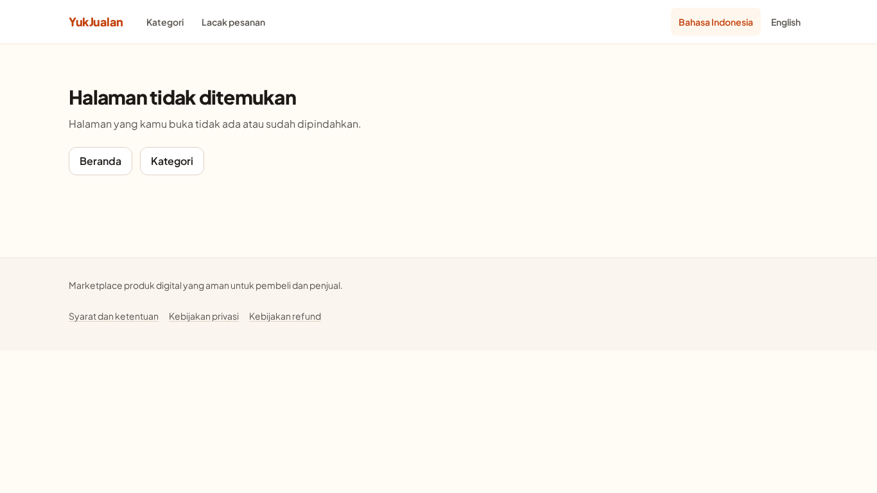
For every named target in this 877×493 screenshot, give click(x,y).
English (786, 22)
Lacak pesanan (233, 22)
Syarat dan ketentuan (114, 316)
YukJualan (96, 21)
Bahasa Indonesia (716, 22)
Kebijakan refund (285, 316)
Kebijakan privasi (204, 316)
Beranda (100, 161)
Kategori (165, 22)
